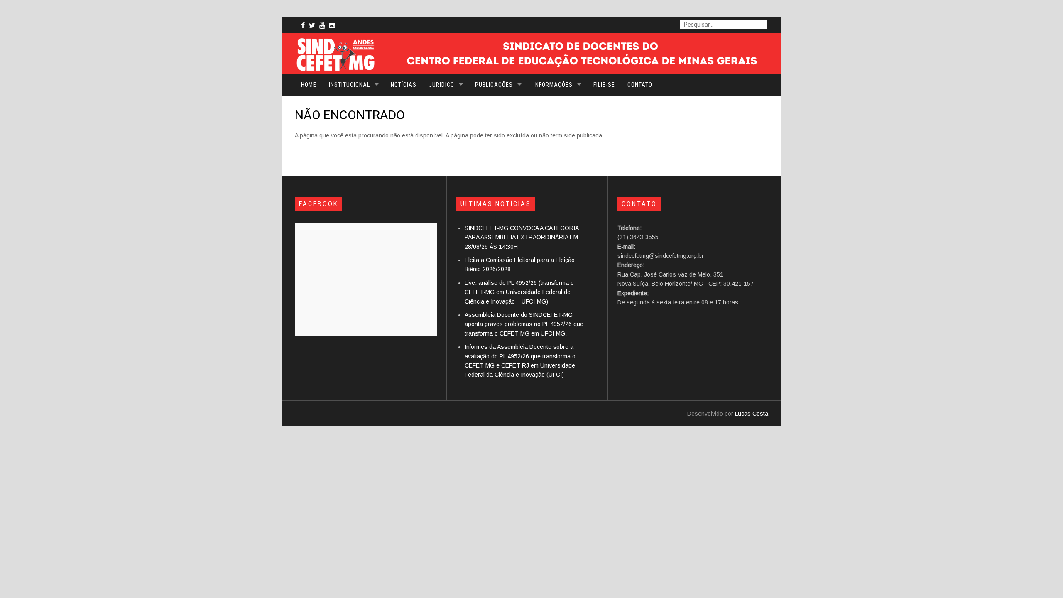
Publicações (494, 84)
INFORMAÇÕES (553, 84)
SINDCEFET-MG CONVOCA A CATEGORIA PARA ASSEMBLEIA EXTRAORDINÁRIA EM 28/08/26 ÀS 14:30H (521, 237)
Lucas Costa (751, 413)
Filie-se (604, 84)
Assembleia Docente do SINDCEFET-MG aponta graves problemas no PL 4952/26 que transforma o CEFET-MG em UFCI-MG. (524, 324)
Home (308, 84)
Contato (639, 84)
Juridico (441, 84)
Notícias (403, 84)
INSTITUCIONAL (349, 84)
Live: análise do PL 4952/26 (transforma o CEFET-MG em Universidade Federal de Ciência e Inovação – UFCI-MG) (519, 292)
